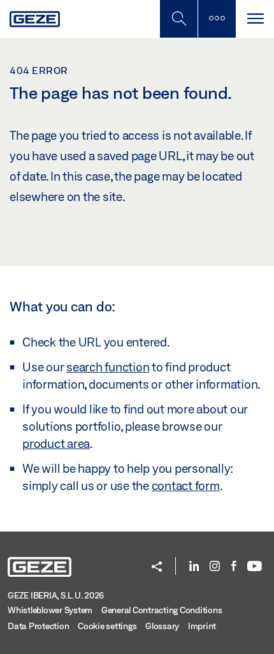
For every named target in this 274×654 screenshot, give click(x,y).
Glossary (162, 626)
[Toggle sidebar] (217, 19)
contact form (186, 486)
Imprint (202, 626)
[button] (156, 567)
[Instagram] (214, 567)
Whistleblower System (50, 610)
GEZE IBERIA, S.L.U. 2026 (56, 595)
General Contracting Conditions (161, 610)
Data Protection (38, 626)
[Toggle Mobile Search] (178, 19)
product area (56, 443)
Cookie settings (107, 626)
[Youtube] (254, 567)
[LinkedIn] (194, 567)
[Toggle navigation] (255, 19)
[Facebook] (234, 567)
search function (107, 367)
